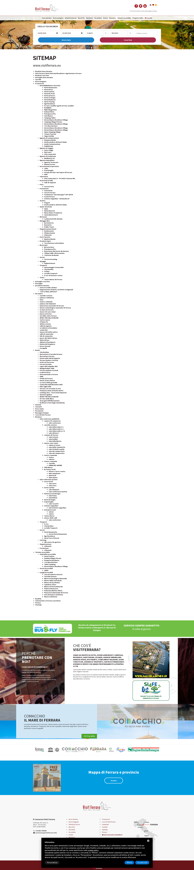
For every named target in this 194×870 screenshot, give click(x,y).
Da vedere (98, 18)
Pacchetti (89, 18)
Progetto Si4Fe (137, 18)
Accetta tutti (142, 862)
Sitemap (105, 830)
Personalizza (52, 862)
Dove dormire (46, 18)
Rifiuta (129, 862)
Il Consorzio (133, 11)
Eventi (105, 18)
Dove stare (66, 40)
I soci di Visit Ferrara (109, 822)
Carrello (149, 18)
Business (112, 18)
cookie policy (93, 850)
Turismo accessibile (124, 18)
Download (105, 824)
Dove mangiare (58, 18)
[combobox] (97, 33)
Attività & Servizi (70, 18)
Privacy (104, 832)
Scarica (114, 780)
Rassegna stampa (151, 11)
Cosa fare (128, 40)
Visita (89, 736)
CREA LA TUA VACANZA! (47, 26)
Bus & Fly (81, 18)
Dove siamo (141, 11)
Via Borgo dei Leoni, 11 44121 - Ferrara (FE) (40, 824)
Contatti (104, 827)
